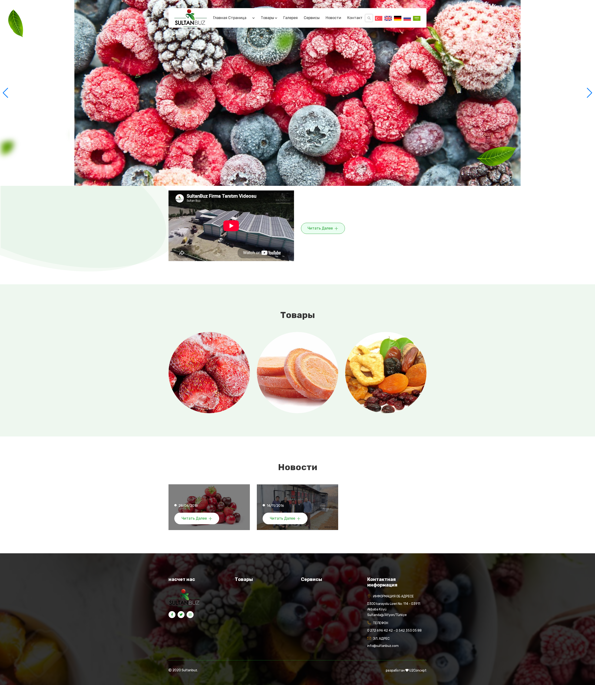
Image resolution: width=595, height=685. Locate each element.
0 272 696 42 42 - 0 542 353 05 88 (394, 631)
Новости (333, 18)
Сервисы (312, 18)
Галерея (290, 18)
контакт (355, 18)
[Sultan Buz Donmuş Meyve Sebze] (190, 18)
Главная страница (229, 18)
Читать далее (320, 228)
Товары (268, 18)
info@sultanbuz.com (383, 646)
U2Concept (417, 670)
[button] (589, 93)
